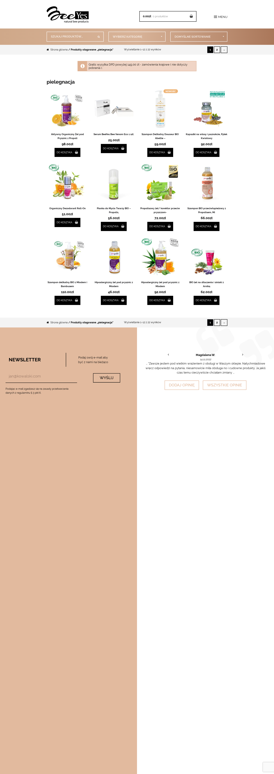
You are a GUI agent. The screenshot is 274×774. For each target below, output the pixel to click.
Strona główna (59, 49)
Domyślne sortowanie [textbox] (193, 36)
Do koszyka (64, 152)
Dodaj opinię (182, 385)
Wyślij (107, 377)
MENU (222, 17)
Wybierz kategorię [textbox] (127, 36)
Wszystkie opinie (224, 385)
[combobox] (137, 37)
